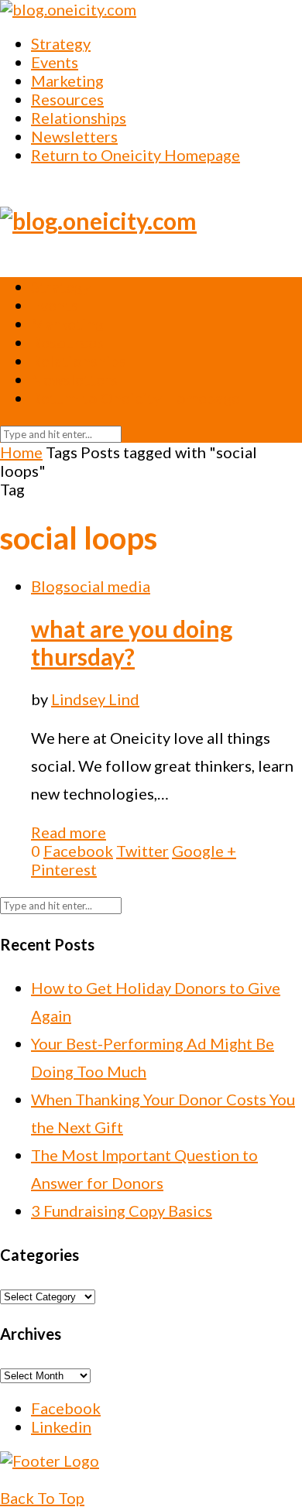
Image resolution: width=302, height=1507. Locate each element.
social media (106, 586)
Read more (68, 832)
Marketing (67, 80)
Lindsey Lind (95, 699)
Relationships (78, 117)
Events (54, 62)
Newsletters (74, 136)
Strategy (61, 43)
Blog (47, 586)
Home (21, 452)
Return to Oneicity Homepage (135, 155)
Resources (67, 99)
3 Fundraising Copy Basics (121, 1210)
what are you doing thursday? (131, 642)
